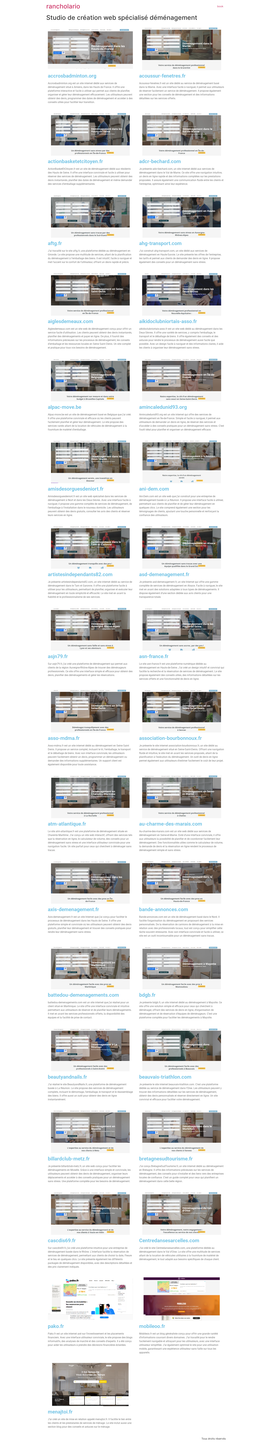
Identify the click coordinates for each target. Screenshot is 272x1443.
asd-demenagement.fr (164, 574)
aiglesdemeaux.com (70, 321)
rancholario (63, 6)
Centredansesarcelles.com (169, 1240)
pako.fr (56, 1326)
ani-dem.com (154, 489)
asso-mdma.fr (64, 738)
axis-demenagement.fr (73, 909)
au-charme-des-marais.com (170, 824)
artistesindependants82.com (80, 574)
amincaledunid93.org (163, 407)
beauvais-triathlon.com (165, 1077)
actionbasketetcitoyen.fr (75, 161)
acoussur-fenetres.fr (162, 76)
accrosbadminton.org (72, 76)
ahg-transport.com (160, 243)
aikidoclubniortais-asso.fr (168, 321)
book (220, 6)
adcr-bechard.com (160, 161)
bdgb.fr (147, 995)
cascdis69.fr (62, 1240)
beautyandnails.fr (67, 1077)
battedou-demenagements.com (83, 995)
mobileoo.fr (152, 1326)
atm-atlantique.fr (67, 824)
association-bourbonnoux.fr (170, 738)
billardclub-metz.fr (69, 1159)
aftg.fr (55, 243)
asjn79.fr (58, 656)
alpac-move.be (64, 407)
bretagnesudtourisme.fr (166, 1159)
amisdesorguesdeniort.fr (76, 489)
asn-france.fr (153, 656)
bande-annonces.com (163, 909)
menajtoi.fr (60, 1412)
